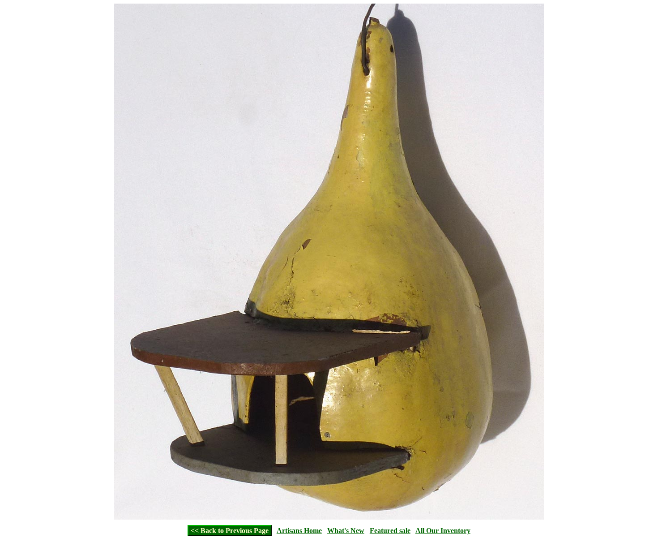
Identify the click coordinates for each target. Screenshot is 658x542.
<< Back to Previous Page (230, 530)
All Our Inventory (442, 530)
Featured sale (390, 530)
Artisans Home (299, 530)
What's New (345, 530)
